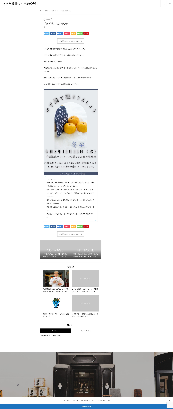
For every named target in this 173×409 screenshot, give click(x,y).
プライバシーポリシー (103, 400)
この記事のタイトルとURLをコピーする (70, 41)
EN (170, 3)
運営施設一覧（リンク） (88, 400)
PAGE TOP (167, 394)
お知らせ (48, 19)
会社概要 (75, 400)
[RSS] (170, 400)
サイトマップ (66, 400)
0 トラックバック (86, 331)
